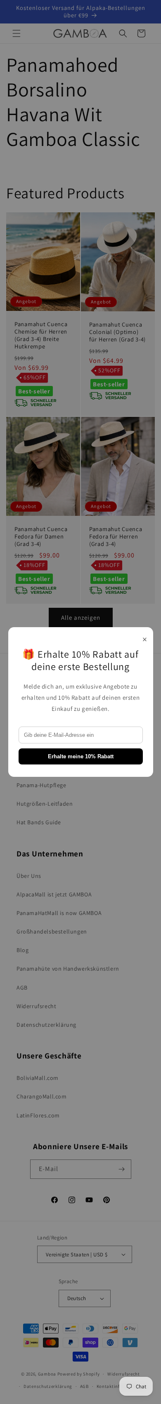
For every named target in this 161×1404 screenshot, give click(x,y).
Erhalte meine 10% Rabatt (81, 756)
